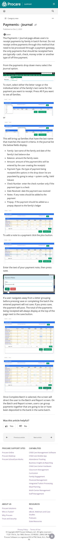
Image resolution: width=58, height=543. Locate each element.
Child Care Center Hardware (40, 466)
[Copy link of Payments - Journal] (35, 25)
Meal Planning (34, 487)
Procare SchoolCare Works (12, 459)
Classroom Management (39, 469)
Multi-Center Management (39, 490)
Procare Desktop (8, 456)
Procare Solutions (9, 508)
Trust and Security (9, 518)
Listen (8, 34)
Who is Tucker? (8, 511)
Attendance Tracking (37, 459)
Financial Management (38, 480)
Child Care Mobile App (38, 456)
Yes (11, 426)
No (25, 426)
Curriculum (33, 473)
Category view (12, 18)
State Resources (35, 521)
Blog (31, 508)
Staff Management (36, 493)
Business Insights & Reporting (41, 463)
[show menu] (54, 4)
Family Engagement (37, 476)
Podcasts (32, 518)
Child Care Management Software (42, 452)
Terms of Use (35, 529)
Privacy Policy (23, 529)
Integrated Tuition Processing (41, 483)
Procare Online (8, 452)
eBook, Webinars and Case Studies (39, 513)
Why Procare (7, 515)
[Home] (16, 4)
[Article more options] (53, 18)
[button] (16, 437)
